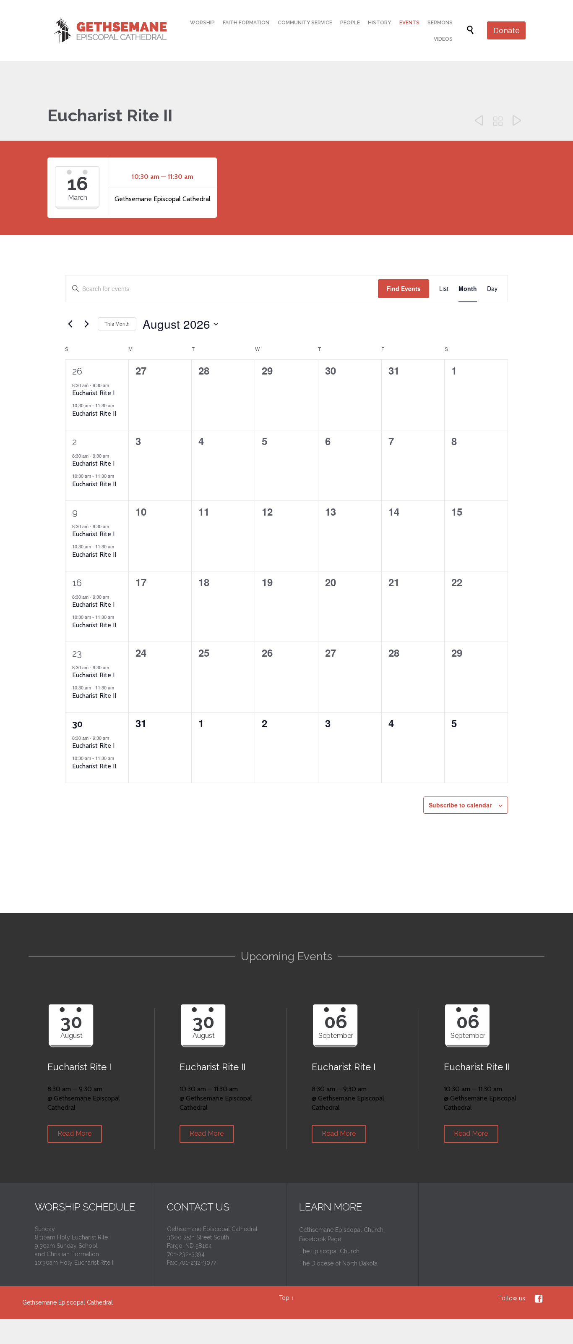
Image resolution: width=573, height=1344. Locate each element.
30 (77, 723)
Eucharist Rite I (93, 393)
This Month (117, 323)
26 (77, 371)
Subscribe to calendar (460, 805)
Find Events (403, 288)
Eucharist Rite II (94, 413)
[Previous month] (70, 324)
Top (284, 1297)
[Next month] (86, 324)
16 (77, 582)
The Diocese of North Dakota (338, 1263)
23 (77, 653)
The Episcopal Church (329, 1251)
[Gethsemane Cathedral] (107, 30)
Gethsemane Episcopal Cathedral (67, 1302)
